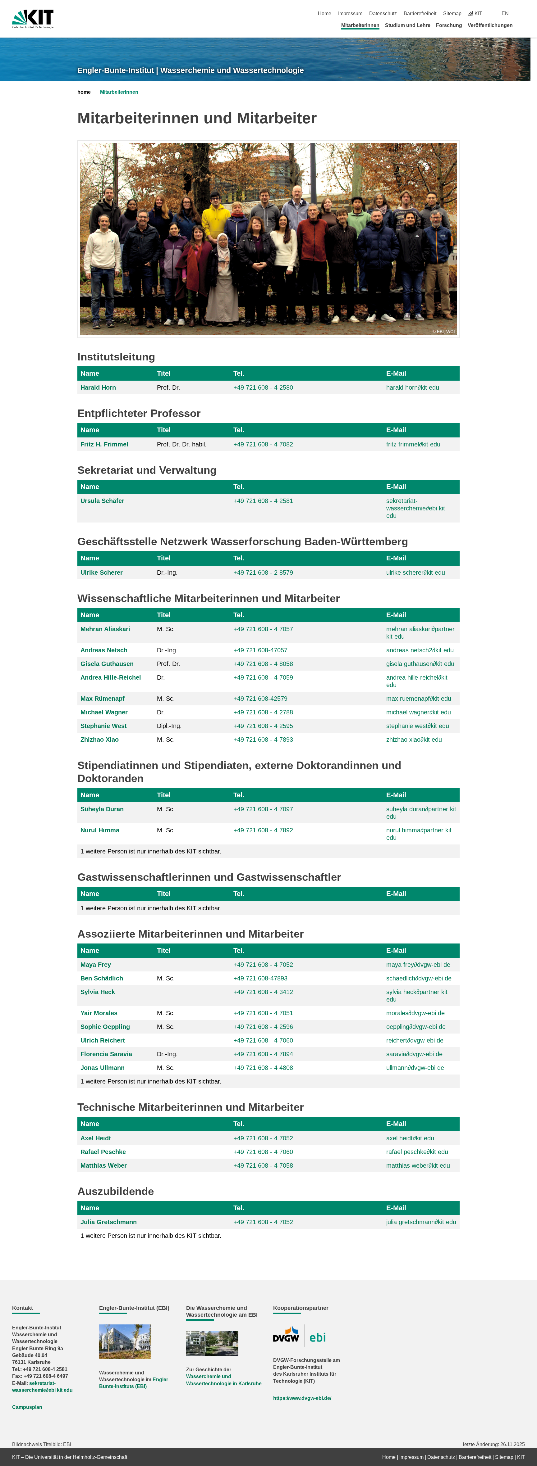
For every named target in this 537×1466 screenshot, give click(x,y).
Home (324, 13)
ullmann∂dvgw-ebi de (415, 1067)
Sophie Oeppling (105, 1026)
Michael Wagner (104, 712)
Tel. (238, 373)
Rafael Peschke (103, 1151)
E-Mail (396, 373)
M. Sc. (166, 629)
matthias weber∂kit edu (418, 1165)
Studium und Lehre (407, 25)
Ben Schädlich (101, 978)
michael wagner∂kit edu (418, 712)
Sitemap (452, 13)
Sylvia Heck (97, 992)
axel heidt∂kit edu (410, 1138)
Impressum (350, 13)
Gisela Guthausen (107, 663)
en (505, 13)
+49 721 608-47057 (260, 650)
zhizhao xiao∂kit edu (414, 739)
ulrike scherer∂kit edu (415, 572)
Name (89, 373)
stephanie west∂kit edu (417, 725)
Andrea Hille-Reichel (110, 677)
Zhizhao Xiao (99, 739)
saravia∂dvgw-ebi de (414, 1054)
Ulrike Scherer (101, 572)
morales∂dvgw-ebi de (415, 1013)
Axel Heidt (95, 1138)
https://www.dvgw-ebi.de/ (302, 1398)
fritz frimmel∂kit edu (413, 444)
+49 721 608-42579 (260, 698)
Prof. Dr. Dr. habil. (182, 444)
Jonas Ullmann (102, 1067)
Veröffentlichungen (490, 25)
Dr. (161, 677)
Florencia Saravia (106, 1054)
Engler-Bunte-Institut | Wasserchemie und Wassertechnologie (190, 70)
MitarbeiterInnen (360, 25)
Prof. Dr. (168, 387)
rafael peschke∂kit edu (417, 1151)
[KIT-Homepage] (32, 19)
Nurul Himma (99, 830)
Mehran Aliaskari (105, 629)
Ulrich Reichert (102, 1040)
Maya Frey (95, 964)
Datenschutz (383, 13)
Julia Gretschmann (108, 1222)
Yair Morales (98, 1013)
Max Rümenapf (102, 698)
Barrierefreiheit (420, 13)
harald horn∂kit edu (412, 387)
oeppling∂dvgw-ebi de (416, 1026)
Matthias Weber (103, 1165)
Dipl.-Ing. (169, 725)
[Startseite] (523, 25)
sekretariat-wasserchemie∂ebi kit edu (415, 508)
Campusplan (27, 1407)
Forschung (449, 25)
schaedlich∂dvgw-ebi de (419, 978)
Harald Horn (98, 387)
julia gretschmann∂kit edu (421, 1222)
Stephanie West (103, 725)
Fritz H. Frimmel (104, 444)
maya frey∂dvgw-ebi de (418, 964)
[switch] (522, 13)
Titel (164, 373)
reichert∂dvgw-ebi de (414, 1040)
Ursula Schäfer (102, 500)
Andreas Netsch (103, 650)
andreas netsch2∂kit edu (420, 650)
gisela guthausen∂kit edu (420, 663)
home (84, 92)
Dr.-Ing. (167, 572)
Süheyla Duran (102, 809)
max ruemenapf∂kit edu (418, 698)
